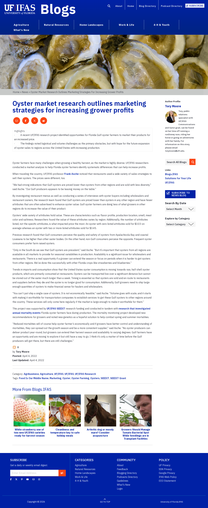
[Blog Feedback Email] (33, 479)
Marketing (55, 378)
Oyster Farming (80, 378)
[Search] (109, 6)
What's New (123, 484)
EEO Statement (167, 480)
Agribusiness (31, 373)
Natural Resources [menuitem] (56, 24)
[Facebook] (11, 479)
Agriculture (46, 373)
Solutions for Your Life (178, 178)
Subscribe (196, 5)
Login (120, 488)
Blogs (58, 9)
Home (130, 6)
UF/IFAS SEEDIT (56, 308)
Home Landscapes (85, 472)
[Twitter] (16, 479)
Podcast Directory (171, 6)
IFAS (181, 502)
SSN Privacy (165, 469)
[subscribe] (61, 473)
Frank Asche (71, 173)
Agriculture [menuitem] (21, 24)
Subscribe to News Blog (181, 194)
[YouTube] (27, 479)
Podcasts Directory (127, 476)
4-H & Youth (81, 480)
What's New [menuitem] (21, 30)
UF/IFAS (58, 373)
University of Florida (169, 502)
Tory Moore (173, 106)
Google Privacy (167, 472)
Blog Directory (147, 6)
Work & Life (81, 476)
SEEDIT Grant (118, 378)
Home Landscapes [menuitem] (91, 24)
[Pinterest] (22, 479)
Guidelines (122, 480)
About (118, 6)
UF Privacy (164, 465)
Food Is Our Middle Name (34, 378)
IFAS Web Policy (168, 476)
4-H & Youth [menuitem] (161, 24)
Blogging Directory (127, 472)
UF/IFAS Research (85, 373)
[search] (192, 162)
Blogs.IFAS (171, 174)
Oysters (95, 378)
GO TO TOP (105, 502)
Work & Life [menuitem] (126, 24)
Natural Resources (85, 469)
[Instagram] (39, 479)
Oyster (66, 378)
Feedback (122, 469)
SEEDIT (105, 378)
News (25, 92)
